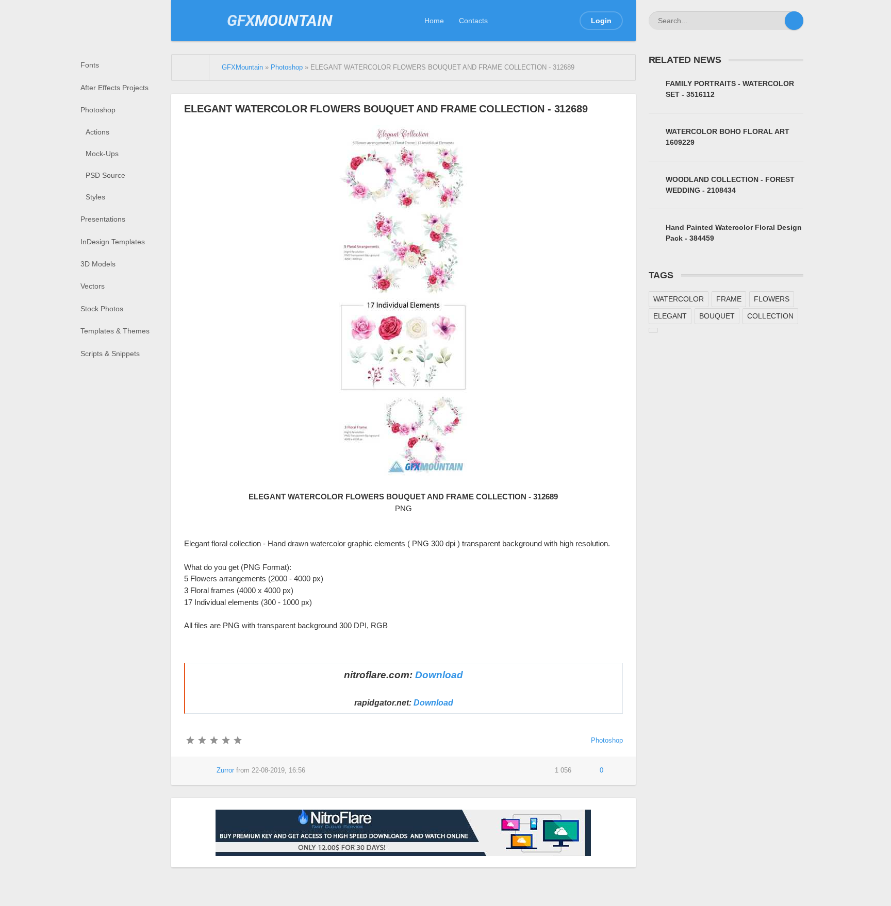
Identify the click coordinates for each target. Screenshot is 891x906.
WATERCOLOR (678, 299)
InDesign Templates (112, 242)
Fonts (89, 65)
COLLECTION (770, 316)
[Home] (190, 67)
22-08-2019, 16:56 (278, 770)
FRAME (728, 299)
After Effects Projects (114, 87)
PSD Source (105, 175)
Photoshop (98, 110)
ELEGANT (670, 316)
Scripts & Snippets (110, 353)
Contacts (473, 20)
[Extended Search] (775, 20)
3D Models (98, 264)
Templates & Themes (115, 331)
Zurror (225, 770)
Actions (97, 132)
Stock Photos (101, 309)
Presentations (102, 219)
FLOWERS (771, 299)
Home (434, 20)
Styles (95, 197)
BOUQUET (717, 316)
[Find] (794, 20)
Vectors (92, 286)
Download (439, 674)
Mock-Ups (102, 153)
